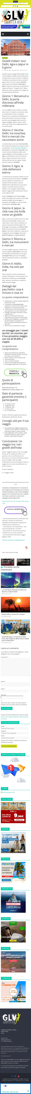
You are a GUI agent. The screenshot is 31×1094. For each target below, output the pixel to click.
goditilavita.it (16, 70)
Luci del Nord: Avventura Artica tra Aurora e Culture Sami (14, 591)
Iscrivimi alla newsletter (9, 746)
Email (3, 689)
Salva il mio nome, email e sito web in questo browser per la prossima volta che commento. (14, 704)
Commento (4, 657)
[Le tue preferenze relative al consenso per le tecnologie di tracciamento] (28, 1091)
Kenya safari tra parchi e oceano (13, 614)
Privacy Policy (4, 1031)
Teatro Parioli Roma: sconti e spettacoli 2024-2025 (7, 558)
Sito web (3, 695)
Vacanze (5, 58)
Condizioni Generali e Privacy (8, 1030)
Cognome (3, 731)
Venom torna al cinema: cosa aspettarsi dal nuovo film (23, 558)
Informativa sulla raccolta (10, 1092)
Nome (3, 681)
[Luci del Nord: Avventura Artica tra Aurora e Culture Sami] (15, 573)
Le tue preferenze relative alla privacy (17, 1085)
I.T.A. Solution (25, 1080)
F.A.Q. (2, 1033)
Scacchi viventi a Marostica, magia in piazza (14, 3)
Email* (2, 736)
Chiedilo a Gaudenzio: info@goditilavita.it (13, 540)
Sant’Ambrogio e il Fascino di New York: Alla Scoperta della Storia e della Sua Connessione (15, 638)
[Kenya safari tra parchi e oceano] (15, 598)
